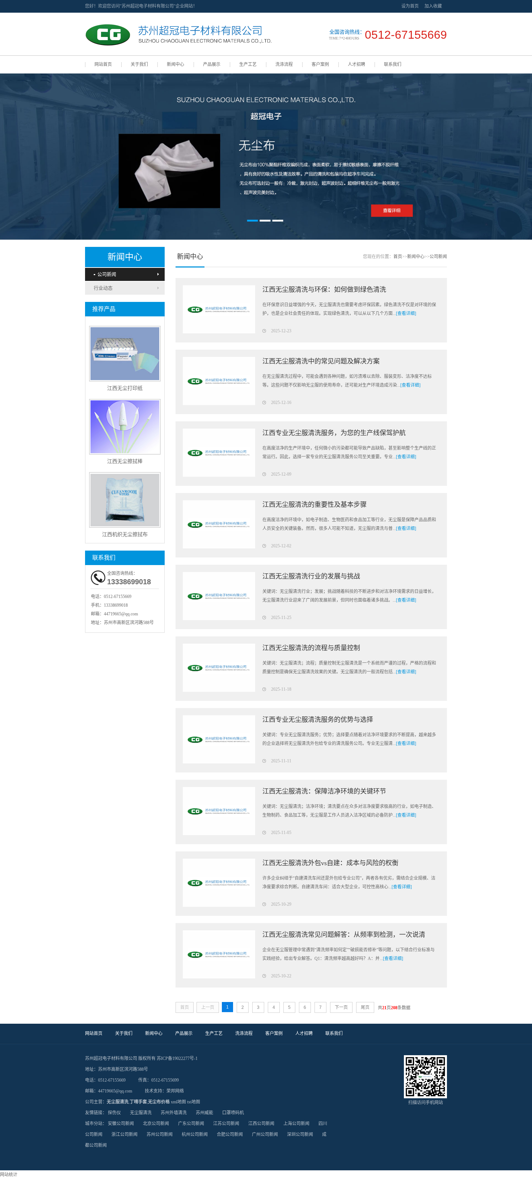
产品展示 (211, 64)
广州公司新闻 (265, 1134)
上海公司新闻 (296, 1123)
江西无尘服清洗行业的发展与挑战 (311, 576)
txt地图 (193, 1101)
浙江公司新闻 (124, 1134)
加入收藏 (433, 6)
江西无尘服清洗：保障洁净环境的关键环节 (324, 791)
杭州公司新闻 (195, 1134)
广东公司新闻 (191, 1123)
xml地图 (178, 1101)
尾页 (365, 1007)
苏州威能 (204, 1112)
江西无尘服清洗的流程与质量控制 (311, 648)
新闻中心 (175, 64)
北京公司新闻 (156, 1123)
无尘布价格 (159, 1101)
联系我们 (392, 64)
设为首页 (410, 6)
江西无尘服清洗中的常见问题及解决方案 (321, 361)
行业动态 (103, 288)
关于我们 (139, 64)
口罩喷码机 (233, 1112)
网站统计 (8, 1174)
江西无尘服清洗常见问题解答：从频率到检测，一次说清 (343, 934)
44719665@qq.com (121, 613)
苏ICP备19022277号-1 (177, 1058)
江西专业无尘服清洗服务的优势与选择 (317, 719)
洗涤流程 (284, 64)
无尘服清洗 (117, 1101)
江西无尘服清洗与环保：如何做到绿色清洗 (324, 289)
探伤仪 (114, 1112)
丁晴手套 (138, 1101)
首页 (397, 256)
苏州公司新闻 (160, 1134)
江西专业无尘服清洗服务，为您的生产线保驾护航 (334, 433)
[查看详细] (406, 313)
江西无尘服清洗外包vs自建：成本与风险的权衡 (330, 863)
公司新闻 (106, 274)
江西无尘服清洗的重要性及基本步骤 (314, 504)
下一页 (341, 1007)
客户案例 (320, 64)
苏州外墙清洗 (174, 1112)
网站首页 (103, 64)
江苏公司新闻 (226, 1123)
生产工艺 (248, 64)
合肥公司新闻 (230, 1134)
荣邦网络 (175, 1091)
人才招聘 (356, 64)
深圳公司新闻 (300, 1134)
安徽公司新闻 (121, 1123)
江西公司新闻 (261, 1123)
